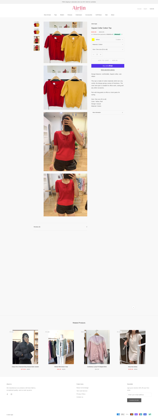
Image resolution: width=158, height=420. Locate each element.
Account (139, 8)
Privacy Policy (81, 394)
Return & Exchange (82, 388)
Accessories (88, 15)
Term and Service (82, 391)
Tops (55, 15)
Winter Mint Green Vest (61, 366)
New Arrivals (47, 15)
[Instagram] (11, 394)
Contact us (80, 397)
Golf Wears (99, 15)
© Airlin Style (10, 414)
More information (97, 112)
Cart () (152, 8)
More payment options (108, 70)
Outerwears (79, 15)
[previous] (5, 348)
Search (145, 8)
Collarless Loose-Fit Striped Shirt (97, 366)
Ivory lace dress (132, 366)
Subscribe (134, 400)
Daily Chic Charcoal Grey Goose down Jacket (25, 366)
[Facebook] (7, 394)
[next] (153, 348)
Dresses (70, 15)
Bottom (62, 15)
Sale (106, 15)
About (112, 15)
